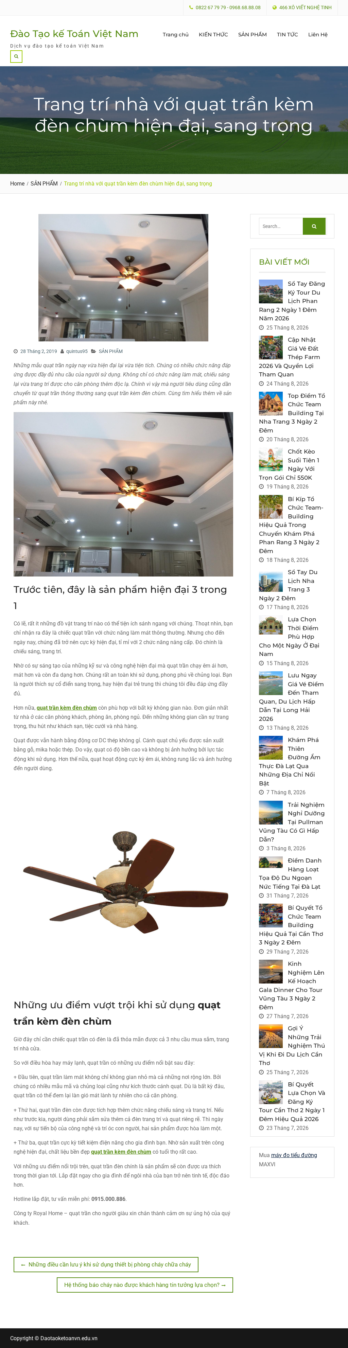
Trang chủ (176, 34)
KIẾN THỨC (213, 34)
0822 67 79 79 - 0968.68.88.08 (228, 8)
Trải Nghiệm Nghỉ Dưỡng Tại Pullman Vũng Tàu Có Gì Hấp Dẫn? (292, 822)
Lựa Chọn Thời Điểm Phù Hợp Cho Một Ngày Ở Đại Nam (289, 636)
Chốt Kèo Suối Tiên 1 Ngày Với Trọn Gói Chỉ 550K (289, 464)
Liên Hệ (318, 34)
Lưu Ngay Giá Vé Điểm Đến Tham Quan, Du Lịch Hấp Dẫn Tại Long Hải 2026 (291, 697)
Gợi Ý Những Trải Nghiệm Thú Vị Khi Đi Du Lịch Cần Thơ (292, 1045)
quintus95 (77, 351)
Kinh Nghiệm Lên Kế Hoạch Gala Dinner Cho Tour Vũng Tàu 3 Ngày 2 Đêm (292, 985)
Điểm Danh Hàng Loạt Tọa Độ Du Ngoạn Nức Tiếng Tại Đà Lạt (290, 873)
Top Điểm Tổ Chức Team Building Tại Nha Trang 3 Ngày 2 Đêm (292, 413)
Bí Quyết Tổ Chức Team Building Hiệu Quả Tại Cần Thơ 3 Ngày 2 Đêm (291, 925)
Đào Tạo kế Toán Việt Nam (74, 33)
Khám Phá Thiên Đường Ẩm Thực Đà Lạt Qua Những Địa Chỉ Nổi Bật (289, 762)
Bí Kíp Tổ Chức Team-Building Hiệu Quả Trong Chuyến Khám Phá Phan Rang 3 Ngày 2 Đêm (291, 525)
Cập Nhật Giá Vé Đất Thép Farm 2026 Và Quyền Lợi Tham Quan (289, 357)
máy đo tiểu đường (294, 1155)
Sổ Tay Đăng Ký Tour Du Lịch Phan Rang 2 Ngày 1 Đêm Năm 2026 (292, 301)
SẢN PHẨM (252, 34)
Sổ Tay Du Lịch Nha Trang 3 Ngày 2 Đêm (288, 585)
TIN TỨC (287, 34)
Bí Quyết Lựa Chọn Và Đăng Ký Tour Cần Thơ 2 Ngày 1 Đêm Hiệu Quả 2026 (292, 1101)
